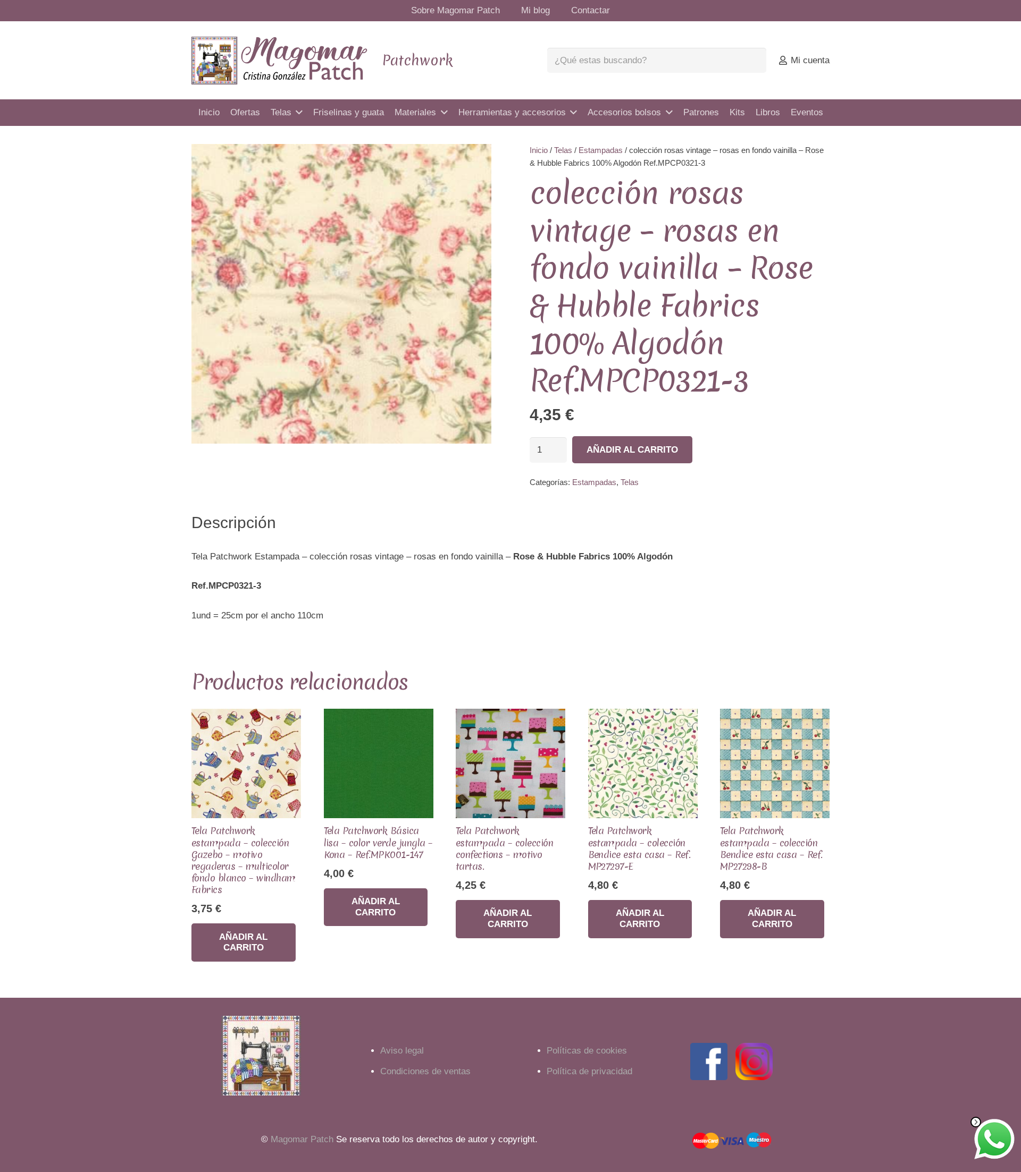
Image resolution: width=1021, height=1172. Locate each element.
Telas (563, 150)
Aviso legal (402, 1051)
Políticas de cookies (587, 1051)
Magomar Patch (302, 1139)
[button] (473, 162)
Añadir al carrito (632, 450)
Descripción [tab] (233, 522)
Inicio (539, 150)
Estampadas (601, 150)
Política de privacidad (589, 1071)
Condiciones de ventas (425, 1071)
